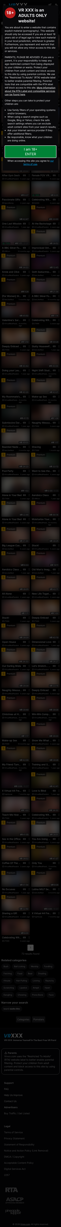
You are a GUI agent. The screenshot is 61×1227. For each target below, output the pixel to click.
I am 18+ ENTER (30, 151)
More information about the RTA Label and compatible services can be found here (30, 91)
